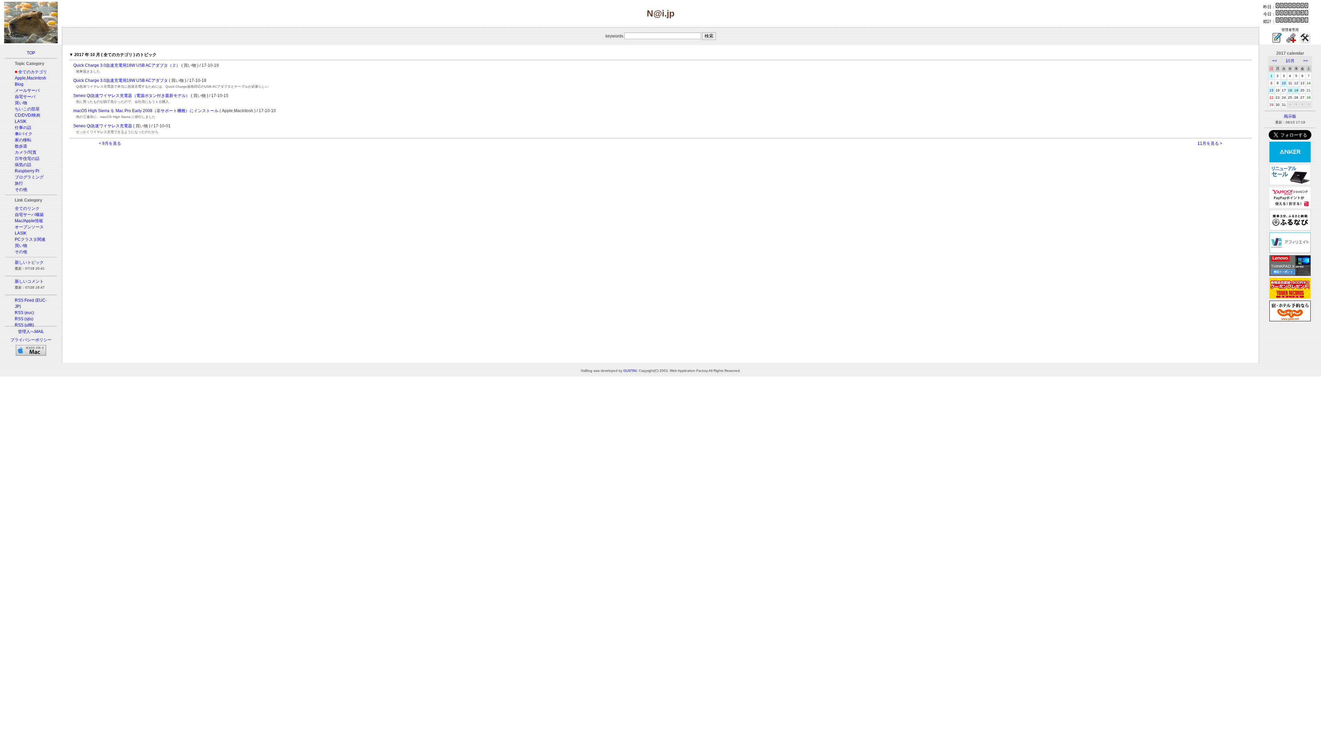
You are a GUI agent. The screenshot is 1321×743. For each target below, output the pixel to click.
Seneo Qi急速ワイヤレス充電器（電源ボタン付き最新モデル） (131, 95)
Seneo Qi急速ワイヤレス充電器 (102, 125)
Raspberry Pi (27, 171)
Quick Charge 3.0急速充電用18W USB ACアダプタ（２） (126, 65)
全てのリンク (27, 208)
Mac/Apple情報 (29, 220)
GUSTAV (630, 371)
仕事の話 (23, 127)
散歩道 (21, 146)
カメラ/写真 (25, 152)
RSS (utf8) (24, 325)
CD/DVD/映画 (27, 115)
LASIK (20, 121)
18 (1290, 90)
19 (1296, 90)
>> (1305, 60)
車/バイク (23, 133)
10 (1284, 83)
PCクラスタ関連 (30, 239)
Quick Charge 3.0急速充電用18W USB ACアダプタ (120, 80)
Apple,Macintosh (30, 78)
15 (1271, 90)
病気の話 (23, 164)
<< (1274, 60)
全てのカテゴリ (32, 71)
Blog (19, 84)
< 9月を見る (110, 143)
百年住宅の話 (27, 158)
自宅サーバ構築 (29, 214)
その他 (21, 189)
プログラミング (29, 177)
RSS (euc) (24, 312)
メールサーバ (27, 90)
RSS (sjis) (24, 318)
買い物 (21, 102)
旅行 (19, 183)
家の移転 (23, 140)
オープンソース (29, 227)
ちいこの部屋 (27, 109)
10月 (1290, 60)
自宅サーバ (25, 96)
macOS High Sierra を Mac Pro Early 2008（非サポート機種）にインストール (145, 110)
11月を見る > (1210, 143)
